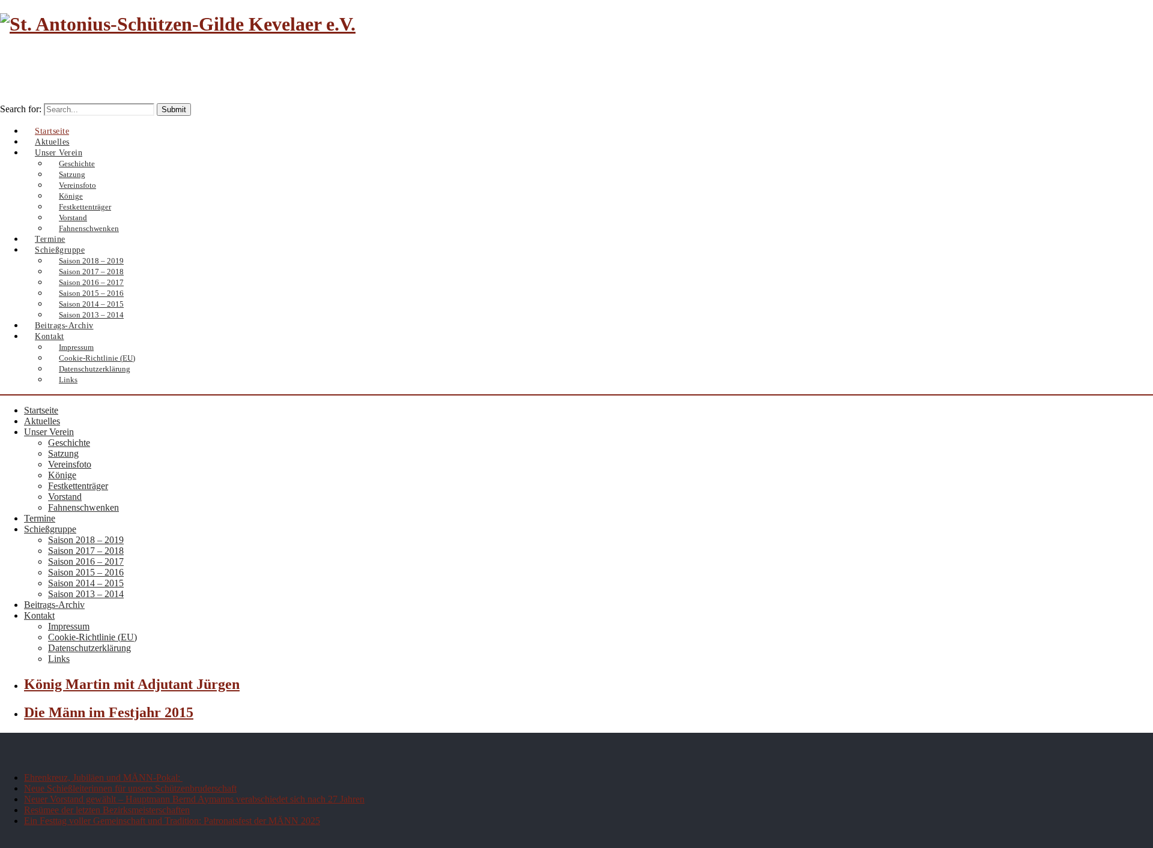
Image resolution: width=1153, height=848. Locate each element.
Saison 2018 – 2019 (86, 540)
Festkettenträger (78, 486)
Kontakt (39, 615)
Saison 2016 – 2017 (86, 561)
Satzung (63, 453)
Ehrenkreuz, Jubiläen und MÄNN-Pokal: (103, 777)
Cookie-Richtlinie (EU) (92, 637)
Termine (39, 518)
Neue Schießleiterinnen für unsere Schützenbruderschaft (130, 788)
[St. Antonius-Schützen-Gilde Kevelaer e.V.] (178, 24)
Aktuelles (42, 421)
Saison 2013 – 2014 (86, 594)
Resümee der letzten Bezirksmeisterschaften (107, 810)
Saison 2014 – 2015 (86, 583)
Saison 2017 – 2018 (86, 551)
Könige (62, 475)
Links (68, 379)
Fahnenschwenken (83, 507)
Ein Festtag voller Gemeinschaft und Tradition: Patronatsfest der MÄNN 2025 (172, 821)
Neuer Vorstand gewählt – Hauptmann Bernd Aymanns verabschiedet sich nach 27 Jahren (194, 799)
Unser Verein (49, 432)
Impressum (68, 626)
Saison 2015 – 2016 (86, 572)
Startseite (41, 410)
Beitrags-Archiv (54, 605)
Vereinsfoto (69, 464)
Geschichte (69, 443)
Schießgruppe (50, 529)
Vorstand (65, 497)
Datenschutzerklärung (94, 368)
